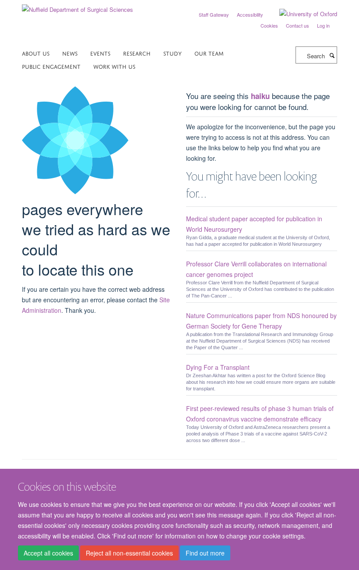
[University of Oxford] (301, 14)
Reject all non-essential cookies (129, 553)
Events (100, 53)
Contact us (297, 25)
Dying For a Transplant (218, 367)
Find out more (205, 553)
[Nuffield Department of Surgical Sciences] (77, 6)
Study (172, 53)
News (69, 53)
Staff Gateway (214, 14)
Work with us (114, 66)
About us (35, 53)
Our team (209, 53)
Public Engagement (51, 66)
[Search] (332, 55)
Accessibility (250, 14)
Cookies (269, 25)
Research (137, 53)
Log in (323, 25)
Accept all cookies (48, 553)
